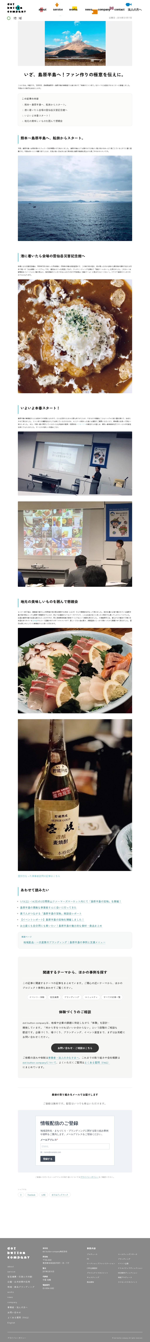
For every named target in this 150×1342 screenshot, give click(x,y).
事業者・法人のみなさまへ (63, 1057)
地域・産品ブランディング (21, 1286)
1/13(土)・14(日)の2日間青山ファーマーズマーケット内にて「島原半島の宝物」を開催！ (70, 901)
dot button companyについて (39, 1062)
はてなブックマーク (60, 1194)
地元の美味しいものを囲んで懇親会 (43, 121)
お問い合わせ (14, 1312)
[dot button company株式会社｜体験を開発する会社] (16, 12)
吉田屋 (34, 620)
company (104, 9)
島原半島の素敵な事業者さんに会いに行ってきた (48, 907)
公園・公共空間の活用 (18, 1281)
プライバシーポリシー (89, 1177)
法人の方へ (135, 9)
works (73, 9)
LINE (44, 1194)
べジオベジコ (81, 424)
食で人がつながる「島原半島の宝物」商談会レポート (51, 913)
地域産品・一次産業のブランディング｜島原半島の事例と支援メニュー (64, 942)
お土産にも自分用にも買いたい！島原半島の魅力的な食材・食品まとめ (61, 925)
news (88, 9)
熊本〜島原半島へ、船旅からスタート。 (46, 104)
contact (119, 9)
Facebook (31, 1194)
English (11, 1322)
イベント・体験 (36, 997)
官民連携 (54, 997)
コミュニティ (91, 997)
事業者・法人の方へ (17, 1307)
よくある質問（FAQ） (97, 1062)
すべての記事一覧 (112, 997)
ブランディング (71, 997)
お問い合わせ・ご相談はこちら (75, 1048)
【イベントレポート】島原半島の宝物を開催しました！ (52, 919)
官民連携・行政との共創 (19, 1276)
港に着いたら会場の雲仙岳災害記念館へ (46, 110)
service (58, 9)
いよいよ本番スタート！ (37, 115)
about (42, 9)
